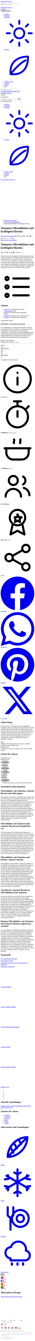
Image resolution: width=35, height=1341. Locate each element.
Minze (6, 1120)
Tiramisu (9, 91)
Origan (6, 1121)
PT (12, 179)
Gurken (6, 1123)
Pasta (18, 91)
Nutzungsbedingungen (7, 1322)
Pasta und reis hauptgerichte (9, 236)
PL (14, 179)
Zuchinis (6, 1118)
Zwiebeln (7, 316)
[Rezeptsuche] (2, 95)
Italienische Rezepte (6, 1)
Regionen (7, 16)
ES (10, 179)
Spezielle (6, 17)
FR (6, 179)
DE (8, 179)
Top (5, 86)
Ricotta (6, 312)
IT (1, 179)
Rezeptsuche (3, 9)
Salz (5, 314)
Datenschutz (12, 1320)
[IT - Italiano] (2, 1328)
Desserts (6, 83)
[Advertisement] (17, 199)
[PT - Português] (16, 1328)
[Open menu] (4, 95)
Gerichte (6, 14)
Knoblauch (7, 1117)
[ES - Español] (12, 1328)
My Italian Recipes (6, 93)
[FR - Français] (9, 1328)
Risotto (14, 91)
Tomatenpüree (8, 311)
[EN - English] (6, 1328)
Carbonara (4, 91)
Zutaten (6, 85)
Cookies (21, 1320)
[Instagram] (5, 1325)
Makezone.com (9, 1338)
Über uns (3, 1320)
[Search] (19, 99)
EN (3, 179)
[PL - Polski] (19, 1328)
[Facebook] (2, 1325)
